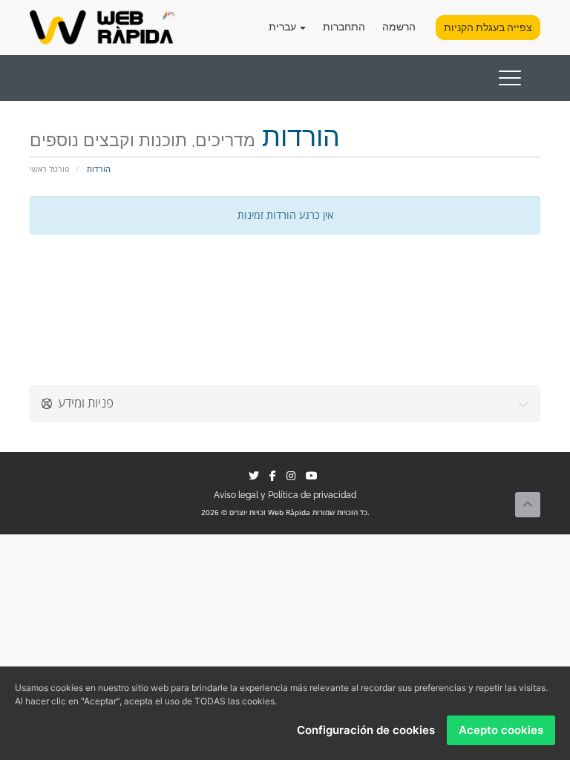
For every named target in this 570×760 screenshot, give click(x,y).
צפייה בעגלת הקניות (488, 27)
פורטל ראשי (50, 168)
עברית (283, 27)
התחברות (344, 27)
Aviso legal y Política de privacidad (285, 495)
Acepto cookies (501, 730)
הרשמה (399, 27)
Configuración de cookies (366, 730)
